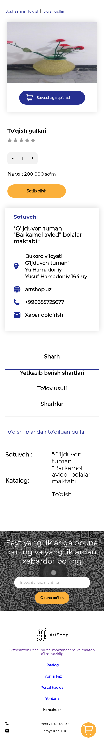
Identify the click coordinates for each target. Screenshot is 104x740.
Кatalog (52, 665)
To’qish (33, 11)
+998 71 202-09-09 (54, 723)
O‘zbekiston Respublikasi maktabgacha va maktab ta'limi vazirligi (52, 652)
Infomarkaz (52, 676)
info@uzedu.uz (55, 731)
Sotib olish (37, 191)
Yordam (52, 698)
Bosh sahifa (15, 11)
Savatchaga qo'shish (54, 98)
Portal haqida (52, 687)
